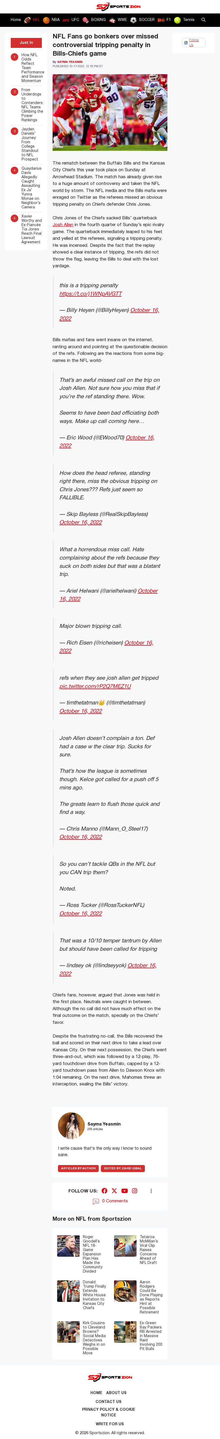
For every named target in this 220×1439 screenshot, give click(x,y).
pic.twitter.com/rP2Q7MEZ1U (95, 686)
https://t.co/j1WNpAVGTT (90, 294)
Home (16, 20)
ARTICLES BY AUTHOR (78, 1168)
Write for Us (110, 1424)
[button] (203, 20)
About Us (116, 1393)
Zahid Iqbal (123, 1168)
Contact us (109, 1402)
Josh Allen (63, 225)
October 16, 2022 (80, 522)
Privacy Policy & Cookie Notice (108, 1412)
